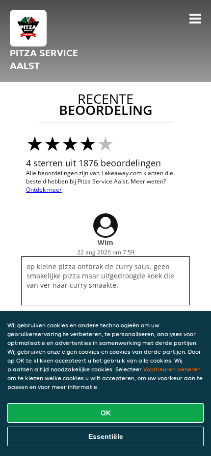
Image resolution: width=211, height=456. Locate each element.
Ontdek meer (44, 189)
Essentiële (105, 436)
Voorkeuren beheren (172, 369)
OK (106, 413)
